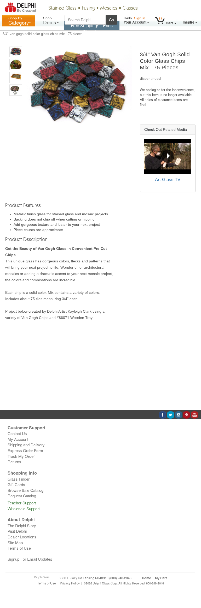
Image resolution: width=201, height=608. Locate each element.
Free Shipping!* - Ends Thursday (92, 28)
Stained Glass (62, 8)
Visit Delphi (17, 531)
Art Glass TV (167, 179)
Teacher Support (22, 502)
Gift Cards (16, 484)
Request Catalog (22, 495)
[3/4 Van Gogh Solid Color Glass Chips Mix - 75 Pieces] (15, 52)
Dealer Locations (22, 536)
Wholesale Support (24, 508)
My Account (18, 439)
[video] (167, 156)
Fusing (88, 8)
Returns (14, 461)
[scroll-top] (193, 586)
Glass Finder (19, 479)
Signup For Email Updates (30, 559)
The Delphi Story (22, 525)
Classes (130, 8)
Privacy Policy (70, 583)
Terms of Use (19, 548)
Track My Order (21, 456)
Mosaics (108, 8)
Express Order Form (25, 450)
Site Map (15, 542)
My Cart (161, 578)
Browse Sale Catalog (25, 490)
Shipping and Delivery (26, 444)
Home (146, 578)
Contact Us (17, 433)
